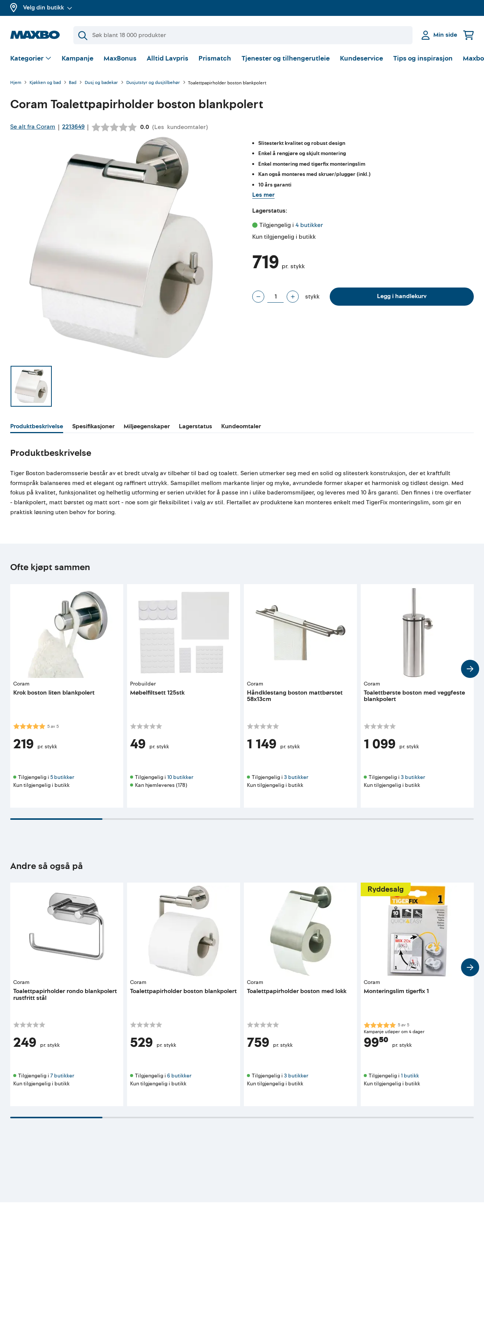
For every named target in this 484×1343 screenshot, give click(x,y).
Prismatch (215, 58)
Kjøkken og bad (45, 83)
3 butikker (296, 777)
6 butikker (179, 1075)
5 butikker (62, 777)
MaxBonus (120, 58)
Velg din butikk (43, 7)
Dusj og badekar (101, 83)
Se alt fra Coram (32, 127)
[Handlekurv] (468, 35)
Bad (72, 83)
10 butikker (180, 777)
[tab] (36, 427)
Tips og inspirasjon (423, 58)
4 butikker (309, 225)
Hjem (15, 83)
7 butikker (62, 1075)
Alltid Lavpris (167, 58)
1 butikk (410, 1075)
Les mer (263, 195)
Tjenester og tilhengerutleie (286, 58)
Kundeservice (361, 58)
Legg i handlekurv (402, 296)
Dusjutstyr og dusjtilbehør (153, 83)
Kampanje (77, 58)
